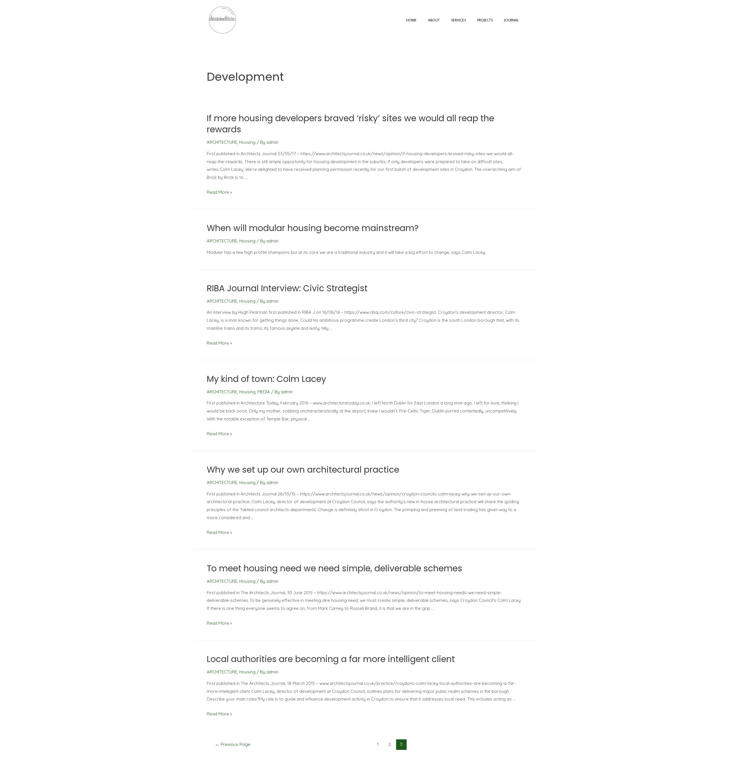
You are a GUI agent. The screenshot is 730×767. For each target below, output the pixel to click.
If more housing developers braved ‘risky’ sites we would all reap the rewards (350, 123)
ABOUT (434, 20)
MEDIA (263, 391)
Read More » (219, 192)
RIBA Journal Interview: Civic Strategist (287, 288)
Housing (247, 142)
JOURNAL (511, 20)
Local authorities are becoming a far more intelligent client (331, 659)
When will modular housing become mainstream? (313, 228)
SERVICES (458, 20)
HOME (411, 20)
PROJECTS (485, 20)
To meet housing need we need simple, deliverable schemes (334, 568)
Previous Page (232, 744)
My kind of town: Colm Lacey (266, 379)
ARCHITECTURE (222, 142)
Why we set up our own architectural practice (303, 470)
